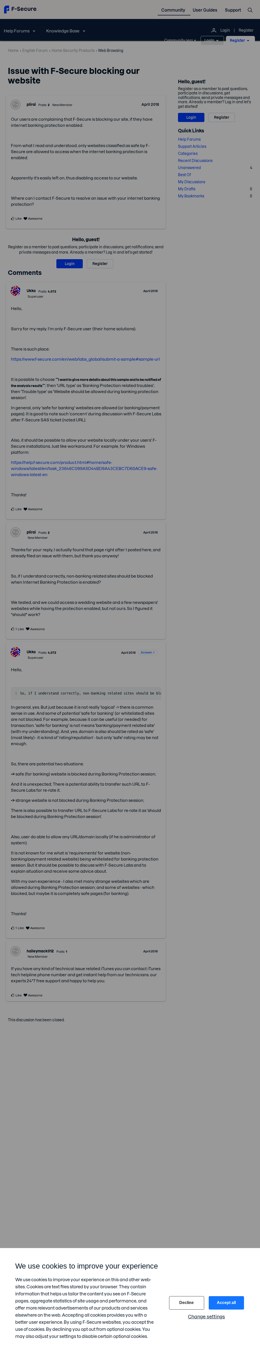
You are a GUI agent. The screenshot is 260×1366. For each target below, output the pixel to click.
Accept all (226, 1302)
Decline (186, 1302)
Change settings (206, 1316)
